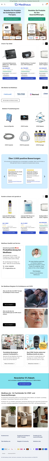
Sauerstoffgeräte (9, 126)
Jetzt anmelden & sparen (24, 383)
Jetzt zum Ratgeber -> (9, 304)
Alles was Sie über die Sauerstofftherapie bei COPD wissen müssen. (12, 312)
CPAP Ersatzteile (24, 145)
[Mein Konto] (42, 4)
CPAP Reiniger (40, 145)
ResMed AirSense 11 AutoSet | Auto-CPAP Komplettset (28, 63)
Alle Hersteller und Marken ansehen (10, 100)
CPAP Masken (40, 126)
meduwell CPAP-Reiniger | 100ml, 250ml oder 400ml (8, 216)
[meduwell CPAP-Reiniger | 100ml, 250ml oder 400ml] (9, 207)
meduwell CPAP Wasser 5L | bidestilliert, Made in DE (28, 216)
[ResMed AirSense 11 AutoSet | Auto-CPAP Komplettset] (28, 54)
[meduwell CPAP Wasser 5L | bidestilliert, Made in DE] (28, 207)
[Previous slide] (43, 87)
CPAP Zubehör (9, 145)
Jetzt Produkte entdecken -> (12, 19)
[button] (5, 176)
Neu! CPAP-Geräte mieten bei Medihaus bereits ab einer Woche (36, 353)
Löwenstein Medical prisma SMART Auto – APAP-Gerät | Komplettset (9, 64)
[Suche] (4, 4)
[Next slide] (46, 43)
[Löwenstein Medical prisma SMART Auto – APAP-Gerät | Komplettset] (9, 54)
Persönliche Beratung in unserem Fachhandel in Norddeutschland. (10, 353)
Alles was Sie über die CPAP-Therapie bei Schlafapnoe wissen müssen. (12, 291)
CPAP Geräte (24, 126)
